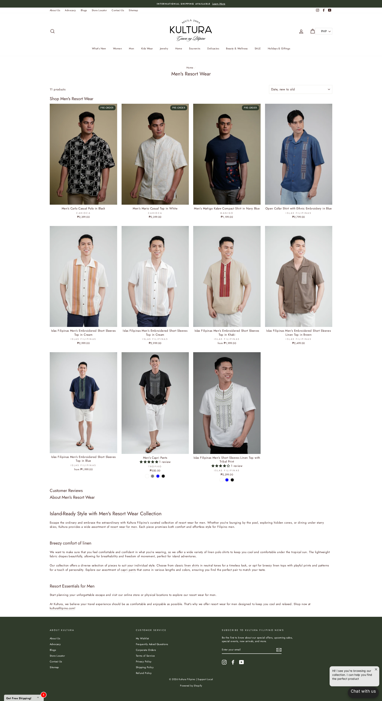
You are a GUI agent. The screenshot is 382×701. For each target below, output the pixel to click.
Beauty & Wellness (237, 48)
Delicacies (213, 48)
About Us (55, 10)
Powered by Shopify (191, 685)
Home (178, 48)
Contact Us (118, 10)
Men (131, 48)
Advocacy (70, 10)
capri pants (128, 570)
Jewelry (164, 48)
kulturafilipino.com (62, 608)
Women (117, 48)
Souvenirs (194, 48)
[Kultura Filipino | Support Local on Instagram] (224, 662)
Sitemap (133, 10)
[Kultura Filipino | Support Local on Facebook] (233, 662)
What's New (99, 48)
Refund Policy (144, 673)
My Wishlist (142, 638)
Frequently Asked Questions (152, 644)
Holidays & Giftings (279, 48)
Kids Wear (147, 48)
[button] (149, 462)
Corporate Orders (146, 650)
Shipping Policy (145, 667)
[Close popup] (375, 667)
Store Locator (99, 10)
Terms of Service (145, 656)
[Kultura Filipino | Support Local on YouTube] (241, 662)
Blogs (84, 10)
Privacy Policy (144, 661)
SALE (258, 48)
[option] (191, 4)
